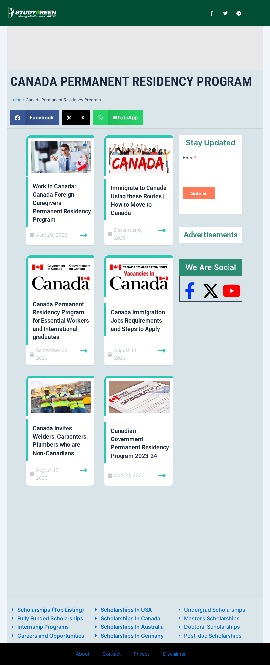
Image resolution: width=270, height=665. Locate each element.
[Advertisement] (135, 47)
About (82, 654)
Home (15, 99)
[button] (34, 117)
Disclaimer (174, 654)
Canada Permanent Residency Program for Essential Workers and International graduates (61, 321)
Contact (111, 654)
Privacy (142, 654)
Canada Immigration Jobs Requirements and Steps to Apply (138, 320)
